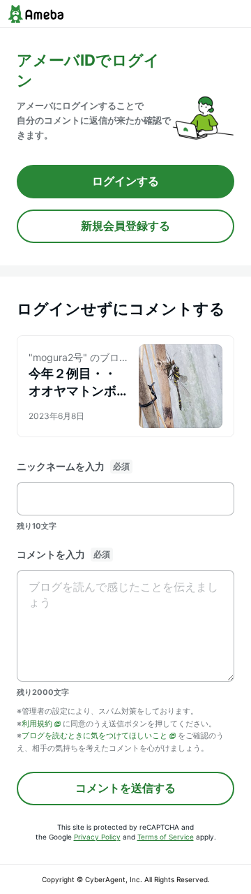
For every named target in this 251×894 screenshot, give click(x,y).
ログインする (125, 181)
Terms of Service (165, 837)
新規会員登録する (125, 226)
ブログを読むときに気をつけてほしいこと (94, 735)
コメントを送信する (125, 788)
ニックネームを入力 (61, 466)
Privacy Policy (97, 837)
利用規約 (37, 723)
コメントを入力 (51, 554)
